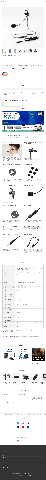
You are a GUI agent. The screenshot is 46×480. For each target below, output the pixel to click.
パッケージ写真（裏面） (21, 68)
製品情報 (6, 414)
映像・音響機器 (11, 414)
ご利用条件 (25, 473)
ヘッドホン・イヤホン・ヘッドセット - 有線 (8, 4)
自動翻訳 (30, 475)
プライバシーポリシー (30, 473)
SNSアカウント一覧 (15, 473)
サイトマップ (20, 473)
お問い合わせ (26, 475)
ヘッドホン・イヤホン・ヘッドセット (18, 414)
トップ (3, 414)
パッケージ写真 (11, 68)
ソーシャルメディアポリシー (19, 475)
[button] (23, 453)
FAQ (4, 68)
